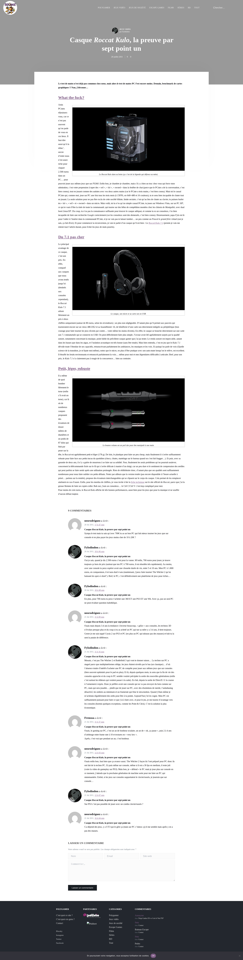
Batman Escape (142, 929)
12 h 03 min (99, 753)
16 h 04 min (99, 818)
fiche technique (137, 482)
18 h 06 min (99, 551)
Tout (197, 8)
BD (189, 8)
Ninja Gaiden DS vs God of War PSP (151, 918)
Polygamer (104, 8)
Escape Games (156, 8)
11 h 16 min (99, 652)
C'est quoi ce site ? (64, 915)
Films (171, 8)
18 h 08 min (99, 590)
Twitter (58, 939)
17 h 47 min (99, 525)
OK (153, 956)
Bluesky (59, 931)
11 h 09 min (99, 617)
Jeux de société (137, 8)
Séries (180, 8)
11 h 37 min (99, 722)
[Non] (239, 955)
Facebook (60, 943)
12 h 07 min (99, 795)
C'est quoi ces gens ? (65, 919)
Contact (59, 923)
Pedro (137, 943)
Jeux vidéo (119, 8)
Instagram (60, 935)
